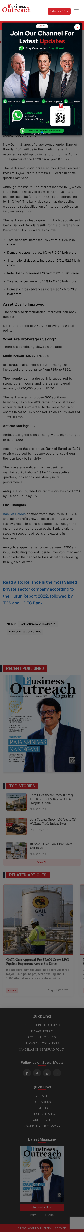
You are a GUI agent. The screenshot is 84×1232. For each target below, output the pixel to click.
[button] (42, 132)
